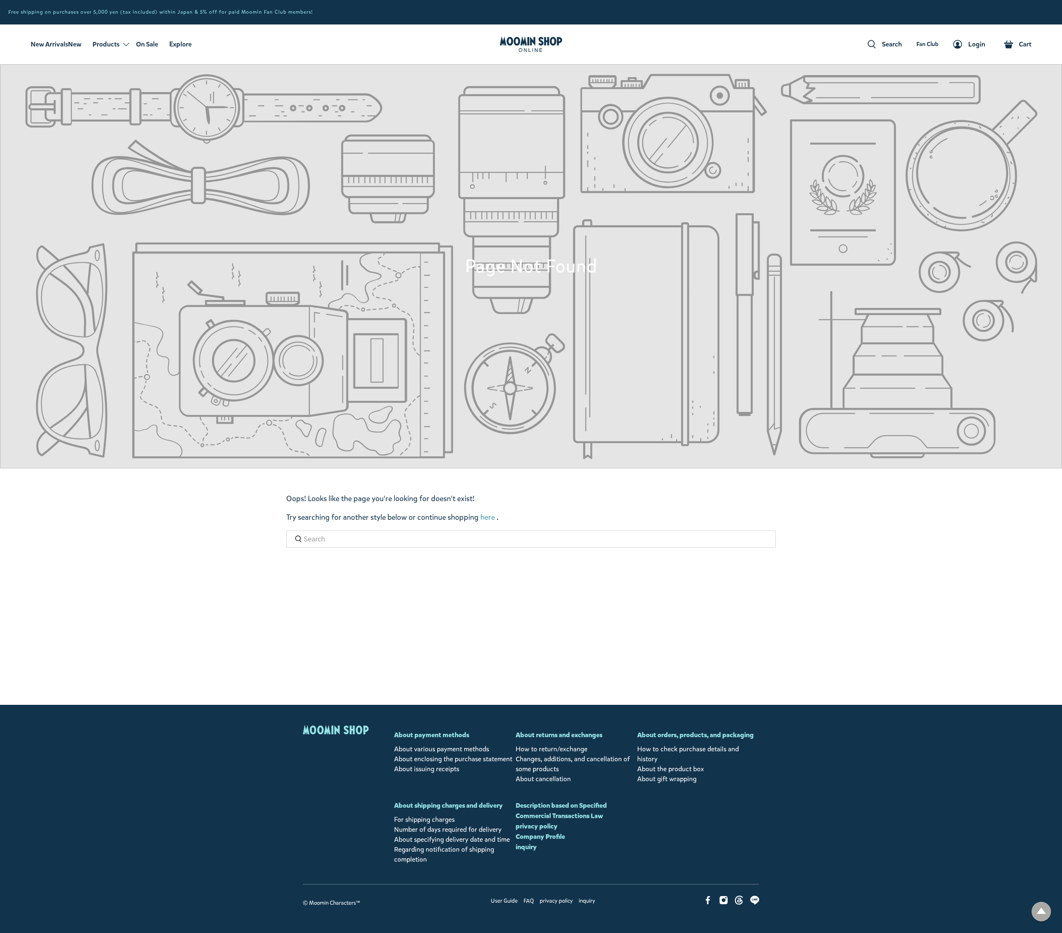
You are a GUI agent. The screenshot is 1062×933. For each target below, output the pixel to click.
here (487, 517)
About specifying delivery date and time (452, 839)
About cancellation (543, 779)
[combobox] (531, 539)
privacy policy (537, 826)
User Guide (504, 901)
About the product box (670, 769)
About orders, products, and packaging (695, 735)
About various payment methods (441, 749)
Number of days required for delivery (448, 829)
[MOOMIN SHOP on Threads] (739, 902)
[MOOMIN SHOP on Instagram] (723, 902)
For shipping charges (424, 819)
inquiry (526, 847)
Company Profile (540, 836)
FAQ (529, 901)
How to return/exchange (551, 749)
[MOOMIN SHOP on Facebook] (708, 902)
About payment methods (431, 735)
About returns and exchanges (559, 735)
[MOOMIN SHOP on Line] (755, 902)
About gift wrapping (667, 779)
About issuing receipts (426, 769)
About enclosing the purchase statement (453, 759)
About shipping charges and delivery (448, 805)
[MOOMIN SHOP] (531, 44)
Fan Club (1047, 12)
